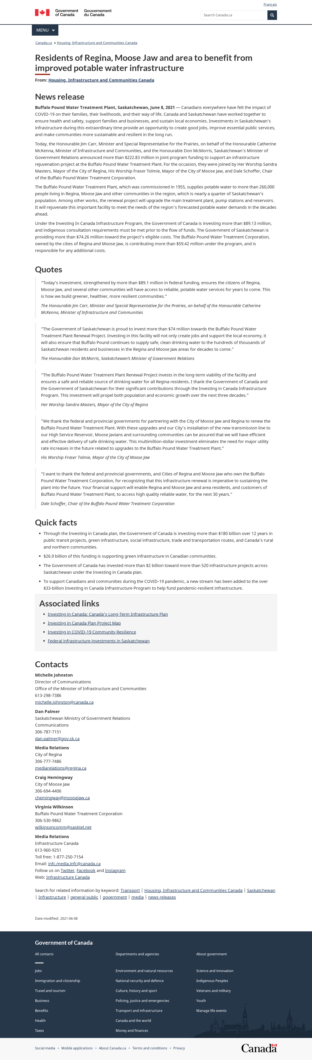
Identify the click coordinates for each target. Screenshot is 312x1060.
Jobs (38, 970)
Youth (201, 1000)
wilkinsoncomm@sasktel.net (63, 827)
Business (42, 1000)
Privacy (179, 1048)
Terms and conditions (149, 1048)
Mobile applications (77, 1048)
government (115, 897)
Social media (45, 1048)
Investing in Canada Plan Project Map (84, 623)
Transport (130, 890)
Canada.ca (43, 42)
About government (211, 954)
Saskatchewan (261, 890)
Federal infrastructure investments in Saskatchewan (99, 641)
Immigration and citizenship (57, 980)
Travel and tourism (50, 990)
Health (40, 1020)
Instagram (115, 870)
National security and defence (140, 980)
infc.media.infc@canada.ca (74, 863)
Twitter (67, 870)
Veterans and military (213, 990)
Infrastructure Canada (68, 877)
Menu (43, 30)
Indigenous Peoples (212, 980)
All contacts (44, 954)
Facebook (86, 870)
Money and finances (132, 1030)
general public (84, 897)
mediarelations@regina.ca (60, 768)
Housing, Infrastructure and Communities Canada (97, 42)
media (137, 897)
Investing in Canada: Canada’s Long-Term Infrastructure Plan (108, 614)
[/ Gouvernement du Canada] (73, 13)
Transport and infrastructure (139, 1010)
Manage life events (211, 1010)
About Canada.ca (112, 1048)
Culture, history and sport (136, 990)
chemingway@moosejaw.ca (62, 798)
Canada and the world (133, 1020)
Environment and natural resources (144, 970)
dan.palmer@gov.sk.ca (57, 738)
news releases (162, 897)
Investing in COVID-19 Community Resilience (92, 632)
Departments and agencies (137, 954)
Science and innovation (214, 970)
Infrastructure (52, 897)
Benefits (41, 1010)
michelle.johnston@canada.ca (64, 702)
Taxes (39, 1030)
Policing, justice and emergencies (142, 1000)
